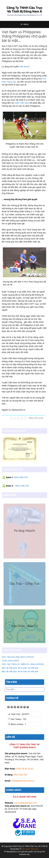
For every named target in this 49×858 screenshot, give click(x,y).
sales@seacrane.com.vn (23, 781)
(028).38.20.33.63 (25, 768)
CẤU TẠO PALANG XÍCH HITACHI (18, 657)
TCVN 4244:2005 (10, 660)
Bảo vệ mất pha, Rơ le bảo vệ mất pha (20, 668)
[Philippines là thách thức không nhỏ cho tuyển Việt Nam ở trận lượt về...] (24, 139)
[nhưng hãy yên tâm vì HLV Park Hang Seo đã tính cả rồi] (24, 276)
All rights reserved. (31, 849)
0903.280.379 (22, 486)
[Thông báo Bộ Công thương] (24, 836)
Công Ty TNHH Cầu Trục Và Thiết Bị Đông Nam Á (24, 9)
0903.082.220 (21, 477)
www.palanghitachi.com (25, 803)
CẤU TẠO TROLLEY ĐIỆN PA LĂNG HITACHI (23, 664)
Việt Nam (23, 66)
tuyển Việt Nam (21, 103)
